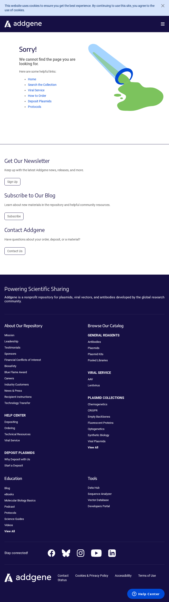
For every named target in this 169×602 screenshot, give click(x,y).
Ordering (9, 428)
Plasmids (93, 348)
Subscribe (14, 216)
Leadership (11, 341)
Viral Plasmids (97, 441)
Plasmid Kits (95, 354)
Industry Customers (16, 384)
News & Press (13, 390)
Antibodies (94, 341)
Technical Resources (17, 434)
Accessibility (123, 575)
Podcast (9, 506)
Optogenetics (96, 429)
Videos (8, 525)
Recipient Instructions (18, 396)
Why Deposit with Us (17, 459)
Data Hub (93, 487)
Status (62, 580)
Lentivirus (94, 385)
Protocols (34, 106)
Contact (63, 575)
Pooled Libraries (98, 360)
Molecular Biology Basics (20, 500)
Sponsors (10, 353)
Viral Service (36, 90)
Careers (9, 378)
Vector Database (98, 500)
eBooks (9, 494)
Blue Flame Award (15, 372)
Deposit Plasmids (39, 101)
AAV (90, 379)
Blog (7, 488)
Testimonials (12, 347)
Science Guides (14, 519)
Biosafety (10, 366)
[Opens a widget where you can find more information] (146, 594)
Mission (9, 335)
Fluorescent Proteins (101, 422)
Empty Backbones (99, 416)
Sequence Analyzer (100, 494)
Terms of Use (147, 575)
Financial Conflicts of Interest (22, 360)
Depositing (11, 422)
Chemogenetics (97, 404)
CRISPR (92, 410)
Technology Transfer (17, 403)
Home (32, 79)
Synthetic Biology (98, 435)
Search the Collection (42, 84)
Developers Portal (99, 506)
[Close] (161, 5)
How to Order (37, 95)
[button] (163, 24)
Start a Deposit (13, 465)
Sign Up (12, 182)
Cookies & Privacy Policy (91, 575)
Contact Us (14, 251)
